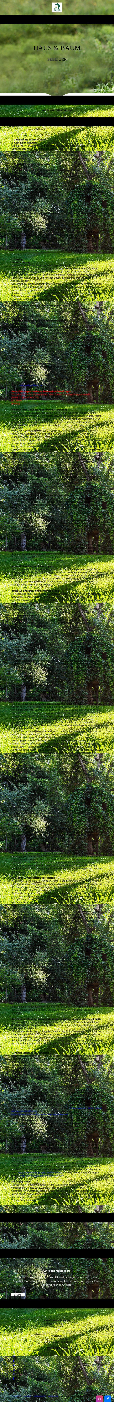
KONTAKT (27, 1396)
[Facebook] (13, 1360)
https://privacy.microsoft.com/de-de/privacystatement (40, 1114)
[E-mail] (14, 1351)
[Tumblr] (13, 1378)
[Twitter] (14, 1365)
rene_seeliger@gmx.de (30, 385)
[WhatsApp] (14, 1356)
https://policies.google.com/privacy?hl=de (42, 1175)
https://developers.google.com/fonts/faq (39, 1172)
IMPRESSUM (53, 1396)
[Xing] (14, 1374)
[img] (57, 7)
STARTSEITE (16, 1396)
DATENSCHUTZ (40, 1396)
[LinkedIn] (14, 1369)
